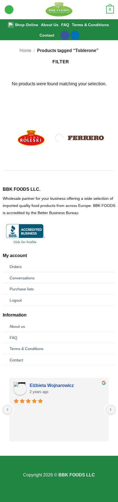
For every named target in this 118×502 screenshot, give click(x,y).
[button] (9, 9)
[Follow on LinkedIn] (75, 35)
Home (25, 50)
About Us (49, 25)
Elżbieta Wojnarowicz (52, 385)
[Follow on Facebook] (64, 35)
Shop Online (26, 25)
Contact (47, 35)
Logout (16, 300)
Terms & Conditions (90, 25)
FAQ (65, 25)
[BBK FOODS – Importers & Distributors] (59, 9)
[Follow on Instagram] (59, 467)
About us (17, 326)
